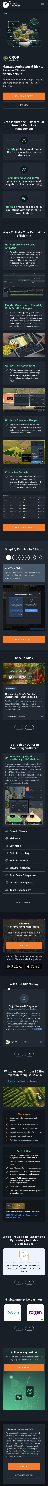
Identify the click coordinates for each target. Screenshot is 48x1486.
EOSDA (11, 4)
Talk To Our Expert (24, 96)
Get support (24, 1367)
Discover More (23, 902)
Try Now (24, 945)
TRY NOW (24, 105)
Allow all (24, 1466)
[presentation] (29, 727)
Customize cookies (24, 1475)
